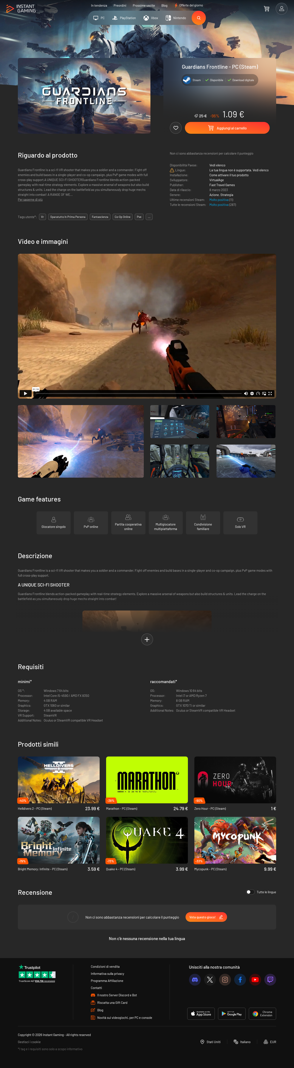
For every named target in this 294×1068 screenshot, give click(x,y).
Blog (164, 5)
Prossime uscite (144, 5)
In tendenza (99, 5)
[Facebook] (240, 980)
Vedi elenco (217, 165)
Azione (214, 195)
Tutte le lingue (266, 892)
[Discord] (195, 980)
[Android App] (232, 1014)
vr (42, 217)
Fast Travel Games (222, 185)
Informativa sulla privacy (107, 973)
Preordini (120, 5)
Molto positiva (219, 200)
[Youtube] (255, 980)
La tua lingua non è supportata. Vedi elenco (239, 170)
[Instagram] (225, 980)
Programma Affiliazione (107, 981)
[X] (210, 980)
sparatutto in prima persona (67, 217)
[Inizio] (21, 9)
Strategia (226, 195)
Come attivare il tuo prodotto (229, 175)
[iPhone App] (201, 1014)
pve (139, 217)
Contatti (96, 988)
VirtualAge (216, 180)
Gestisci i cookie (29, 1042)
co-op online (122, 217)
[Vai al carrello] (266, 8)
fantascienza (100, 217)
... (149, 217)
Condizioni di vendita (105, 966)
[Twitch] (270, 980)
